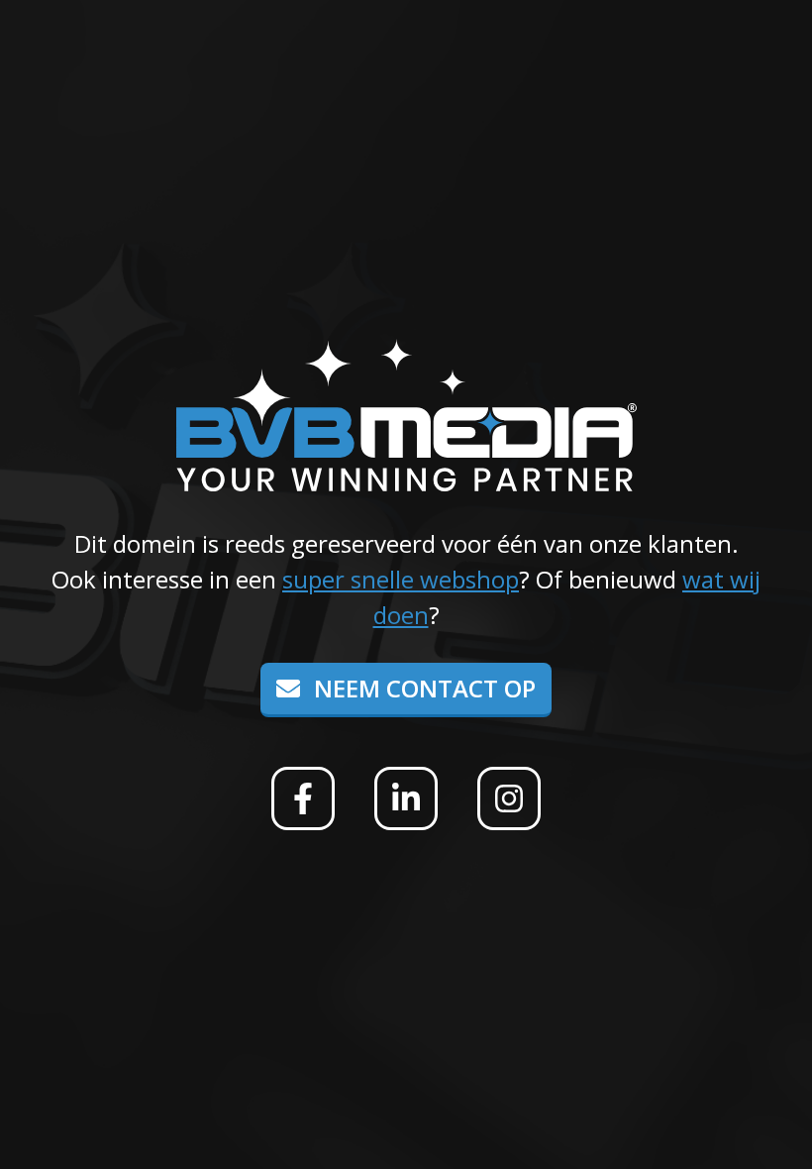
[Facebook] (303, 798)
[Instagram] (509, 798)
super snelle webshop (400, 579)
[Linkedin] (406, 798)
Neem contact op (422, 688)
